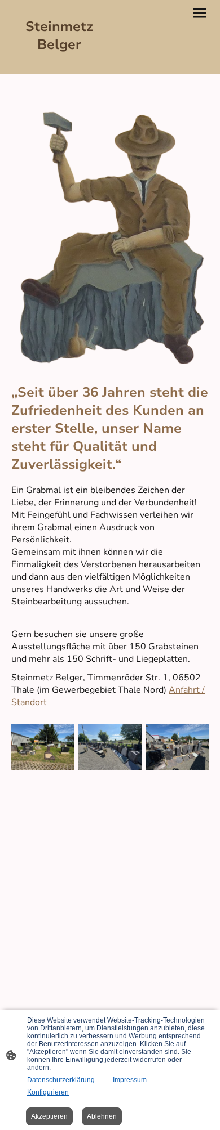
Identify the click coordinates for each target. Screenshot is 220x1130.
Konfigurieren (48, 1092)
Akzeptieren (49, 1116)
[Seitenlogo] (59, 65)
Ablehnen (102, 1116)
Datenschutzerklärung (61, 1080)
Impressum (130, 1080)
